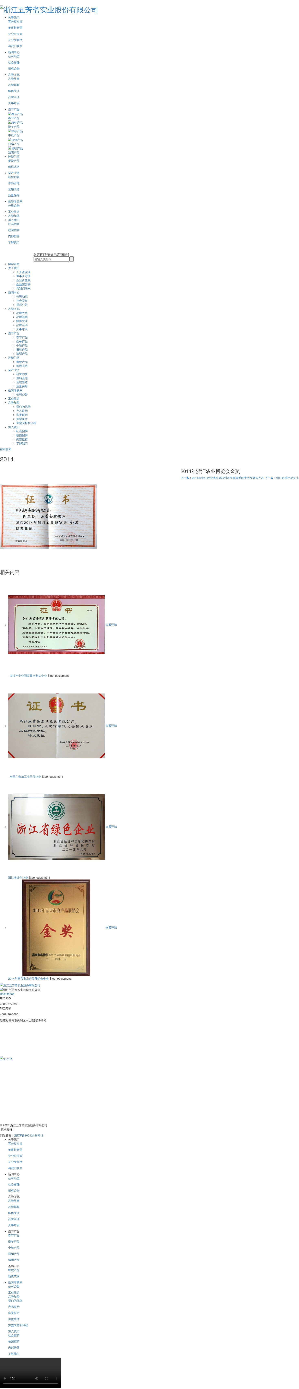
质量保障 (14, 195)
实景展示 (22, 415)
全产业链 (14, 173)
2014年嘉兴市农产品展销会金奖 (28, 978)
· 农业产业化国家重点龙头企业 (27, 675)
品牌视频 (14, 85)
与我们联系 (15, 46)
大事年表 (14, 103)
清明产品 (22, 353)
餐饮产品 (14, 160)
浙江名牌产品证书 (282, 478)
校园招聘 (14, 230)
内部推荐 (14, 236)
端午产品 (22, 341)
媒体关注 (14, 91)
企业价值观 (15, 34)
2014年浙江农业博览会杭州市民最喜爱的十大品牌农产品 (222, 478)
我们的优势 (23, 406)
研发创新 (14, 177)
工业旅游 (14, 211)
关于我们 (14, 17)
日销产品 (22, 349)
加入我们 (14, 220)
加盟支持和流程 (26, 423)
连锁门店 (14, 156)
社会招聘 (14, 224)
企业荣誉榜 (15, 40)
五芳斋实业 (15, 21)
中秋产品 (22, 345)
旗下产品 (14, 109)
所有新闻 (5, 449)
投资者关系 (15, 201)
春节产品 (22, 337)
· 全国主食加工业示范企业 (24, 776)
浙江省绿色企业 (18, 877)
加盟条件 (22, 419)
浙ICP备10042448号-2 (28, 1135)
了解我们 (14, 242)
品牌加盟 (14, 216)
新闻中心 (14, 52)
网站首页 (14, 264)
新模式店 (14, 167)
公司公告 (14, 205)
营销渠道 (14, 189)
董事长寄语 (15, 27)
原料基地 (14, 183)
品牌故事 (14, 78)
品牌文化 (14, 74)
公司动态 (14, 56)
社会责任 (14, 62)
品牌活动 (14, 97)
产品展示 (22, 411)
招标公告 (14, 68)
